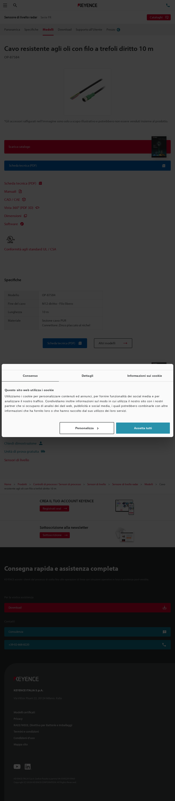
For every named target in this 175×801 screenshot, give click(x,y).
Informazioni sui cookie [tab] (144, 375)
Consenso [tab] (30, 375)
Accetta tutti (143, 428)
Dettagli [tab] (87, 375)
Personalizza (84, 428)
